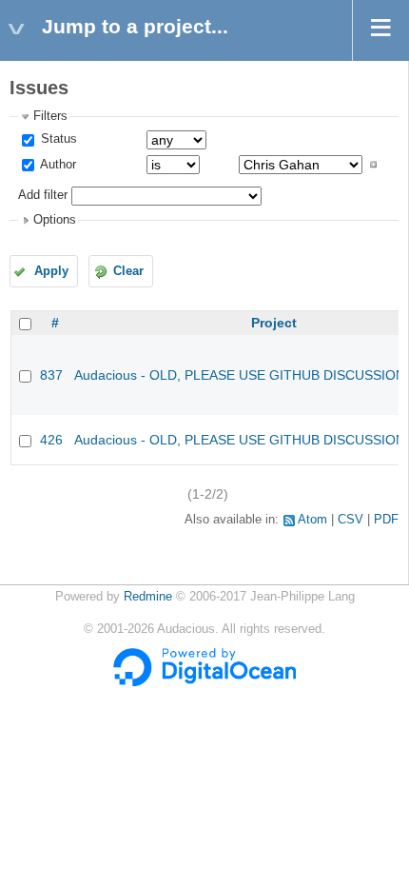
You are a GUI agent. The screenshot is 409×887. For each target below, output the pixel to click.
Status (57, 139)
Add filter (43, 195)
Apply (51, 271)
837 (51, 375)
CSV (350, 519)
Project (274, 322)
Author (56, 164)
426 (51, 439)
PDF (386, 519)
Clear (128, 271)
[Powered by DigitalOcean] (204, 682)
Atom (312, 519)
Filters (50, 116)
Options (54, 220)
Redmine (148, 596)
